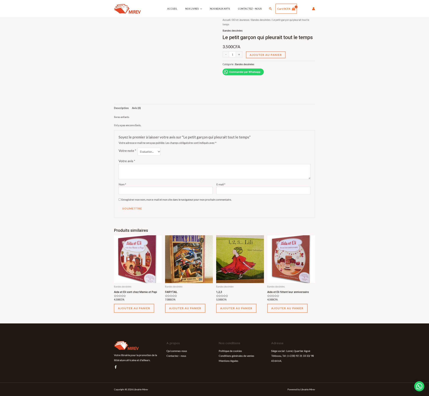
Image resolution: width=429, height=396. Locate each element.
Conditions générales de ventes (236, 355)
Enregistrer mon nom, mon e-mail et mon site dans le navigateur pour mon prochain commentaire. (176, 199)
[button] (419, 386)
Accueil (172, 8)
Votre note (127, 151)
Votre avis (127, 161)
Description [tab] (121, 107)
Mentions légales (228, 360)
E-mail (220, 184)
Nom (122, 184)
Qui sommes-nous (176, 350)
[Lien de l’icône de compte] (313, 8)
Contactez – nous (250, 8)
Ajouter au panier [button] (134, 308)
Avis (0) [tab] (136, 107)
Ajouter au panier (266, 54)
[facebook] (115, 367)
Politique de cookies (230, 350)
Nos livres (192, 8)
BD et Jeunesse (240, 19)
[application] (200, 8)
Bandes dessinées (260, 19)
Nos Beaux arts (220, 8)
